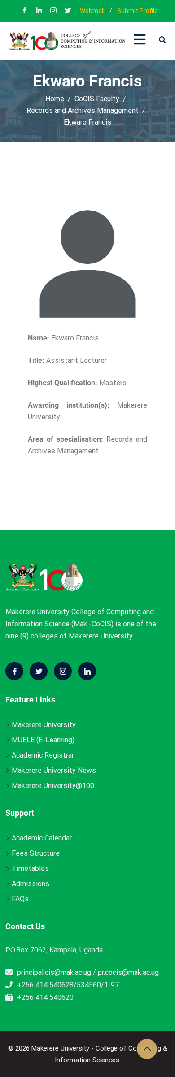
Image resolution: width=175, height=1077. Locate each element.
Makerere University (44, 724)
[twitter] (68, 11)
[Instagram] (53, 11)
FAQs (20, 899)
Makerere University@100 (53, 785)
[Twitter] (39, 671)
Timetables (30, 868)
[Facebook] (25, 11)
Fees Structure (36, 853)
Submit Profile (137, 10)
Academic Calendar (42, 838)
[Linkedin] (87, 671)
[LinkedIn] (39, 11)
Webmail (92, 10)
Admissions (30, 883)
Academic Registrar (43, 755)
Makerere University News (54, 770)
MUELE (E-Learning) (43, 740)
